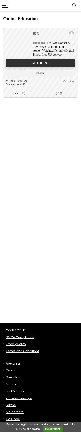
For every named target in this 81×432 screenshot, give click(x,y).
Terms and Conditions (22, 351)
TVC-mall (13, 419)
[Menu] (5, 5)
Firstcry (11, 384)
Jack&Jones (15, 391)
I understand (52, 428)
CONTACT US (15, 330)
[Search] (74, 5)
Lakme (11, 405)
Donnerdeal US (15, 84)
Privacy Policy (16, 344)
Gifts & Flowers (16, 81)
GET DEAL (41, 63)
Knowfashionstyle (19, 398)
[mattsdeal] (71, 33)
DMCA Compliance (20, 337)
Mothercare (15, 412)
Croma (11, 370)
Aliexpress (13, 363)
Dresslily (12, 377)
